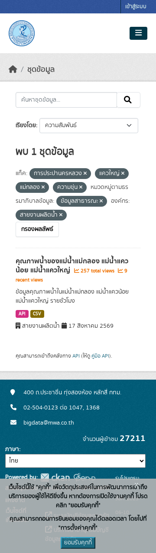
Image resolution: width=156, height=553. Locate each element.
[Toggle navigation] (138, 33)
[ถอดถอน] (85, 173)
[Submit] (128, 100)
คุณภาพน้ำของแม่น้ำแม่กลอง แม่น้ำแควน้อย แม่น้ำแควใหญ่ (72, 266)
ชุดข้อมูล (41, 69)
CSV (37, 313)
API (22, 313)
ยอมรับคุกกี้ (78, 542)
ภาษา (12, 449)
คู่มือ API (100, 356)
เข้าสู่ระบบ (135, 7)
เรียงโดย (26, 125)
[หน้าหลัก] (13, 69)
